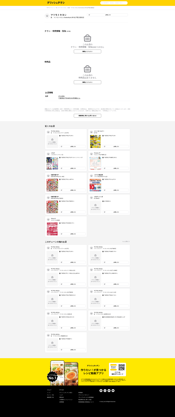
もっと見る (125, 241)
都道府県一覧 (50, 397)
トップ (48, 392)
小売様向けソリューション (66, 399)
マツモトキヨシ (63, 7)
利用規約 (80, 392)
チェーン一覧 (54, 7)
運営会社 (61, 397)
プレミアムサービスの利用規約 (86, 397)
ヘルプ (61, 395)
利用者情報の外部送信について (86, 402)
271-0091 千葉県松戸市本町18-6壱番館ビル (69, 97)
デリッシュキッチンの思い (66, 392)
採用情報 (61, 402)
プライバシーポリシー (83, 395)
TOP (48, 7)
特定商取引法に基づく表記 (85, 399)
